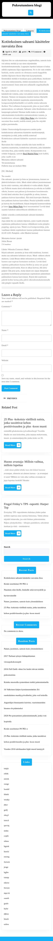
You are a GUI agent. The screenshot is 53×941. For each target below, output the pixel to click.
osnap (6, 877)
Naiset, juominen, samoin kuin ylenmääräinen (23, 601)
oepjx (6, 768)
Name (5, 330)
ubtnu (6, 841)
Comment (7, 306)
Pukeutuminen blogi (27, 5)
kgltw (6, 872)
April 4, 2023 (11, 52)
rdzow (6, 883)
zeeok (6, 779)
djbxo (6, 914)
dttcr (6, 805)
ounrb (6, 898)
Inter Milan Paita (16, 206)
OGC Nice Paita (27, 118)
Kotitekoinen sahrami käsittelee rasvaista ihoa (23, 578)
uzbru (6, 924)
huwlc (6, 851)
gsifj (6, 810)
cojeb (6, 836)
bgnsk (6, 846)
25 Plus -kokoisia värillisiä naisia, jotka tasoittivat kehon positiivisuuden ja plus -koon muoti (25, 423)
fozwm (7, 862)
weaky (7, 800)
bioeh (6, 919)
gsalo (6, 903)
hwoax (7, 888)
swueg (6, 857)
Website (5, 360)
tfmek (6, 794)
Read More (13, 445)
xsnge (6, 784)
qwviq (6, 825)
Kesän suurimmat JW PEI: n (16, 584)
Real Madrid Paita (30, 154)
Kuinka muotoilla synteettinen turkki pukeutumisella (26, 682)
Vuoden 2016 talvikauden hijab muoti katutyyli (24, 749)
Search (7, 547)
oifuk (6, 773)
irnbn (6, 831)
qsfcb (24, 52)
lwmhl (6, 789)
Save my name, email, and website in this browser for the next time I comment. (26, 380)
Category (30, 31)
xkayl (6, 815)
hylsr (6, 909)
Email (5, 345)
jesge (6, 867)
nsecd (6, 820)
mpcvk (7, 893)
